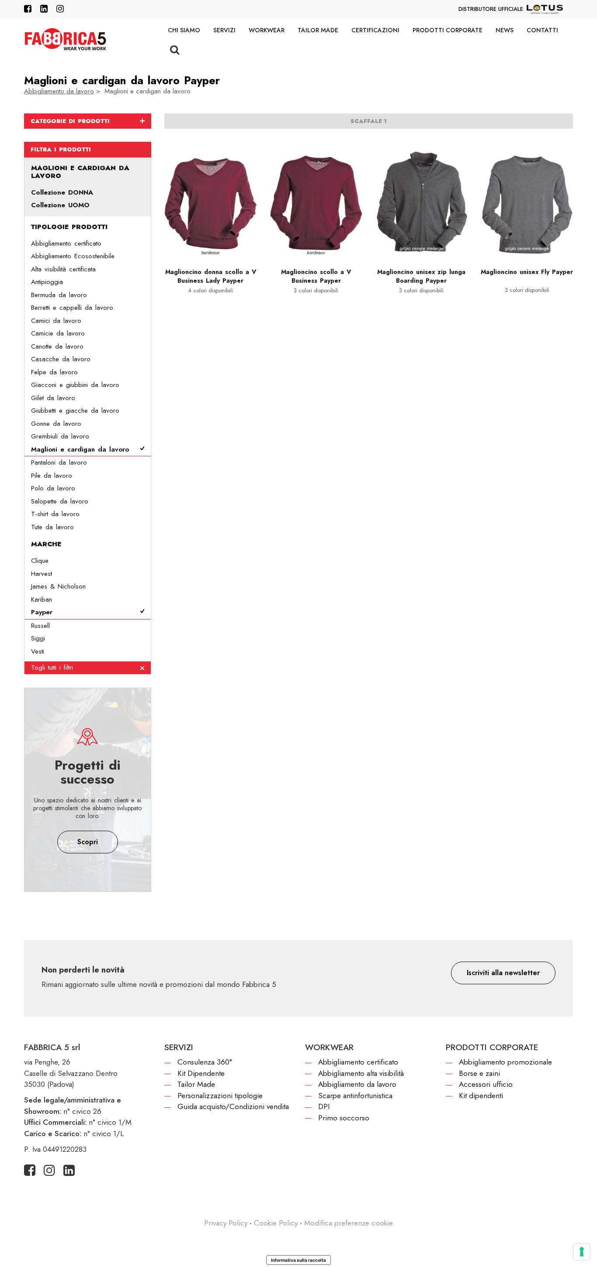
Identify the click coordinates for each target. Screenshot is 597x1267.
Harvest (41, 574)
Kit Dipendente (201, 1073)
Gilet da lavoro (53, 398)
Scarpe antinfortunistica (355, 1095)
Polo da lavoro (53, 488)
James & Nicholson (58, 586)
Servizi (224, 30)
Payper (41, 612)
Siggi (38, 638)
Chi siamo (184, 30)
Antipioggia (47, 282)
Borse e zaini (479, 1073)
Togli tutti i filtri (52, 667)
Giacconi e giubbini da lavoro (75, 385)
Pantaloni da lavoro (59, 462)
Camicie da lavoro (58, 333)
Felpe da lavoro (54, 372)
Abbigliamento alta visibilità (361, 1073)
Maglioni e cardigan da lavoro (80, 449)
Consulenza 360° (204, 1062)
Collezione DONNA (62, 192)
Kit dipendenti (481, 1095)
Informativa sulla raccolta (298, 1260)
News (505, 30)
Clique (40, 560)
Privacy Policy (225, 1223)
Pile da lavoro (51, 475)
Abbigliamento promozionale (505, 1062)
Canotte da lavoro (57, 346)
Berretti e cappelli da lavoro (72, 307)
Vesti (37, 651)
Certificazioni (375, 30)
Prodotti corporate (447, 30)
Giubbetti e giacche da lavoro (75, 410)
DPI (324, 1106)
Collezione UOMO (60, 205)
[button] (503, 973)
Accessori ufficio (486, 1084)
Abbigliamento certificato (66, 243)
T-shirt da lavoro (55, 514)
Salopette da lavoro (59, 501)
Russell (40, 625)
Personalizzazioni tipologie (220, 1095)
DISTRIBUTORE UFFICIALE (490, 9)
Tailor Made (318, 30)
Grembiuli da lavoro (60, 436)
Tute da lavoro (52, 527)
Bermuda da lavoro (59, 295)
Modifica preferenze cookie (348, 1223)
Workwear (267, 30)
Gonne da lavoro (56, 423)
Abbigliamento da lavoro (59, 91)
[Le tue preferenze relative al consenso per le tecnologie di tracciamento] (581, 1251)
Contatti (542, 30)
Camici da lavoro (56, 320)
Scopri (87, 842)
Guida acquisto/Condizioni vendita (233, 1106)
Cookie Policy (276, 1223)
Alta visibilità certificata (63, 269)
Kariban (41, 599)
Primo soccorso (343, 1118)
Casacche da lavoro (60, 359)
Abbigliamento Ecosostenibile (73, 256)
